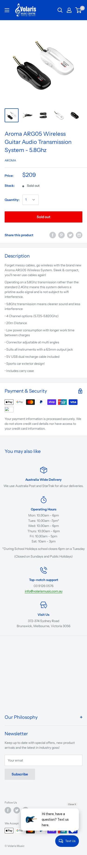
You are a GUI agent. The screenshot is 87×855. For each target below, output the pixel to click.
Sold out (43, 217)
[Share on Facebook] (52, 235)
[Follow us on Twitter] (16, 810)
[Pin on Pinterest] (61, 235)
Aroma (10, 160)
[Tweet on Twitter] (70, 235)
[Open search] (60, 10)
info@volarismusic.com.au (43, 591)
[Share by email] (79, 235)
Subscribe (20, 774)
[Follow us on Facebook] (8, 810)
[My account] (69, 10)
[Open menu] (7, 10)
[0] (78, 10)
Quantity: (12, 200)
